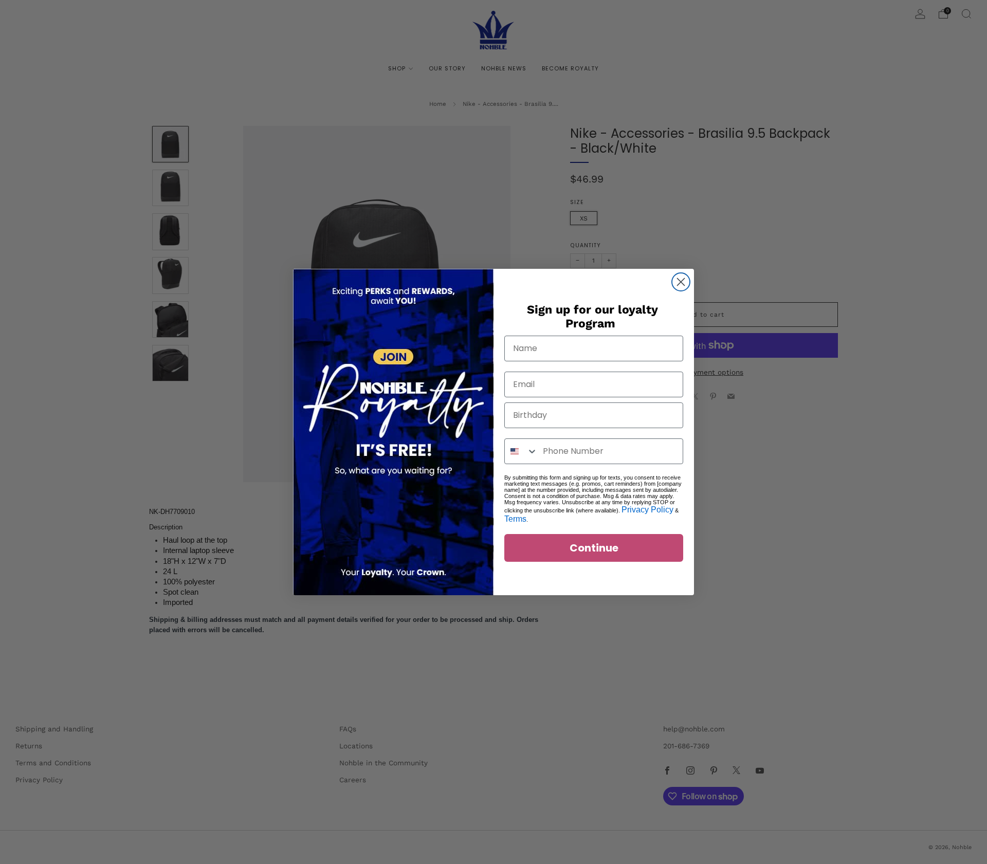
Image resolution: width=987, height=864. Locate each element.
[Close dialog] (681, 282)
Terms (515, 518)
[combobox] (521, 451)
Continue (594, 548)
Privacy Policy (647, 509)
